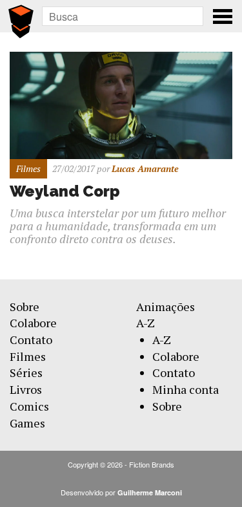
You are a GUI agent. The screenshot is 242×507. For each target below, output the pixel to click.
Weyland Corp (65, 191)
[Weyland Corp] (121, 103)
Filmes (28, 356)
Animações (165, 306)
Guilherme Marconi (149, 492)
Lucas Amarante (145, 168)
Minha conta (185, 389)
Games (27, 423)
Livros (26, 389)
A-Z (145, 322)
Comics (29, 406)
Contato (31, 339)
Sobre (24, 306)
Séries (26, 372)
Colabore (33, 322)
